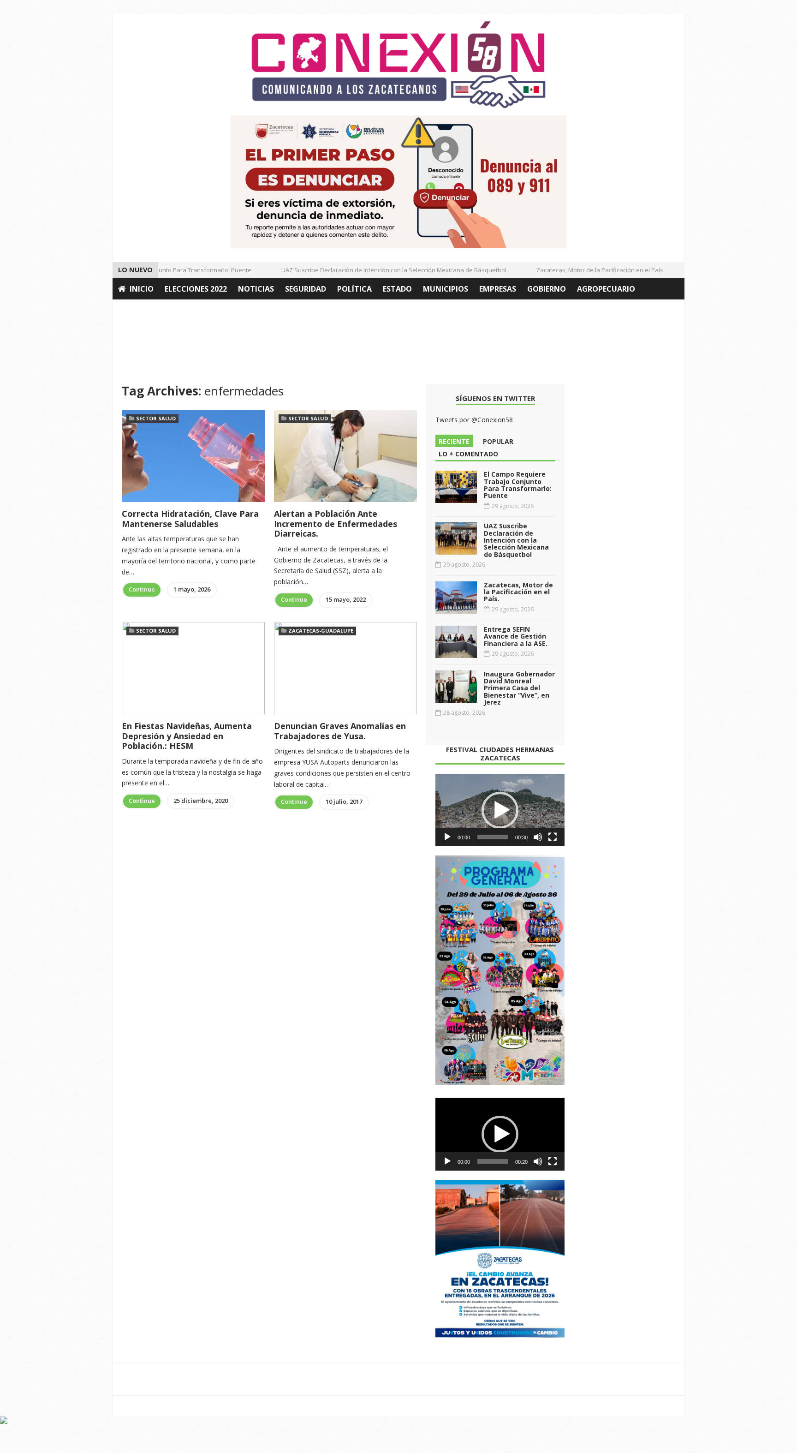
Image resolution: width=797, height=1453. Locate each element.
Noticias (256, 289)
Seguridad (305, 289)
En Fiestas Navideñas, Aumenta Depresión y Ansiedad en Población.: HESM (187, 735)
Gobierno (546, 289)
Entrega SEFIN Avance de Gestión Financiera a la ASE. (515, 636)
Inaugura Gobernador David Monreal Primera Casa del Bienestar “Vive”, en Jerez (519, 688)
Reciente (454, 441)
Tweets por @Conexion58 (474, 419)
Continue (142, 589)
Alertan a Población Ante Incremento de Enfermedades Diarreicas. (335, 523)
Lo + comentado (468, 453)
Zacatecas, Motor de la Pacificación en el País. (586, 270)
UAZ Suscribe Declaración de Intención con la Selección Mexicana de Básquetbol (379, 270)
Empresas (497, 289)
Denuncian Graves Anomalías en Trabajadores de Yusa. (340, 730)
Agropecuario (606, 289)
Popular (498, 441)
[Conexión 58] (398, 64)
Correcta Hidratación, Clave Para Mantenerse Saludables (190, 518)
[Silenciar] (537, 837)
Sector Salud (156, 418)
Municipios (445, 289)
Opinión (134, 310)
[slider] (492, 837)
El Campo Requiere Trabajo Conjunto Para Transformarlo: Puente (518, 485)
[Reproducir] (447, 837)
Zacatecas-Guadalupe (320, 630)
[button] (500, 810)
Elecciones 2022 (196, 289)
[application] (500, 810)
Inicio (142, 289)
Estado (397, 289)
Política (354, 289)
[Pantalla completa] (552, 837)
